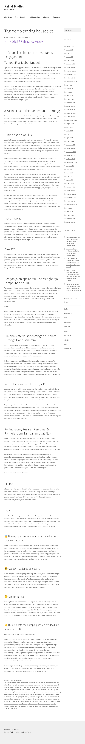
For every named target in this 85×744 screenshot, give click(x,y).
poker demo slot (34, 699)
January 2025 (70, 106)
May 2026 (69, 53)
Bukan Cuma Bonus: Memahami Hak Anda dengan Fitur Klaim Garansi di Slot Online (73, 287)
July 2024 (69, 127)
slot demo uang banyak (45, 704)
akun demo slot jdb (36, 683)
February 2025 (70, 103)
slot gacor (67, 322)
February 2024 (70, 145)
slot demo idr (52, 701)
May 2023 (69, 176)
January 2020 (70, 222)
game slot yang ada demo (20, 697)
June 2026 (69, 50)
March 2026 (70, 60)
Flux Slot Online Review (23, 41)
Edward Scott (26, 37)
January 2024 (70, 148)
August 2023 (70, 166)
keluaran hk (68, 313)
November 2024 (71, 113)
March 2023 (70, 183)
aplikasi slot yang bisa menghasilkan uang (45, 687)
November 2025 (71, 74)
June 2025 (69, 88)
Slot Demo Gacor (16, 680)
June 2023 (69, 173)
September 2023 (71, 162)
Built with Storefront (23, 732)
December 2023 (71, 152)
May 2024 (69, 134)
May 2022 (69, 208)
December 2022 (71, 194)
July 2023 (69, 169)
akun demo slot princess (51, 683)
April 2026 (69, 57)
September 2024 (71, 120)
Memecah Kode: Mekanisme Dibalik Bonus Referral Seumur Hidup (72, 252)
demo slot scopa (54, 692)
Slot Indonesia (20, 17)
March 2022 (70, 215)
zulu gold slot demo (10, 708)
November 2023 (71, 155)
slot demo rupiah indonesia (28, 704)
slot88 (66, 331)
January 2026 (70, 67)
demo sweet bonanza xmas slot (14, 694)
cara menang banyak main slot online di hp (18, 690)
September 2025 (71, 81)
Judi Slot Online (34, 17)
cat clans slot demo (39, 690)
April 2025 (69, 95)
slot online (67, 335)
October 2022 (70, 201)
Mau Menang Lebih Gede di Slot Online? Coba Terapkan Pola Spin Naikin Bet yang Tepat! (73, 263)
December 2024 (71, 110)
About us (46, 17)
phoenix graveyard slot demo (18, 699)
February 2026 (70, 64)
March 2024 (70, 141)
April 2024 (69, 138)
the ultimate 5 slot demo (50, 706)
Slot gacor (67, 349)
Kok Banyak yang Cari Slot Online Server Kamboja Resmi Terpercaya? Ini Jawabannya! (73, 241)
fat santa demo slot (48, 694)
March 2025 (70, 99)
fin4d (65, 309)
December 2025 (71, 71)
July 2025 (69, 85)
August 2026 (70, 46)
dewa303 (67, 326)
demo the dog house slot (34, 694)
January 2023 (70, 190)
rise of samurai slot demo (48, 699)
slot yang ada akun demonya (31, 706)
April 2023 (69, 180)
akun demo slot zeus (31, 685)
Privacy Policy (9, 732)
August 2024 (70, 124)
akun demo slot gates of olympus (19, 683)
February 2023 (70, 187)
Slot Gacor (8, 17)
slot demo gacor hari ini (39, 701)
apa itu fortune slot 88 (46, 685)
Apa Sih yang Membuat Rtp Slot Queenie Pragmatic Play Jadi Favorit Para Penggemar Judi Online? (73, 275)
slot (65, 318)
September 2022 (71, 204)
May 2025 (69, 92)
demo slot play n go (20, 692)
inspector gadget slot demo (38, 697)
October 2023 (70, 159)
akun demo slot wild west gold (14, 685)
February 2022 (70, 218)
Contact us (57, 17)
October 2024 (70, 117)
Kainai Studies (14, 6)
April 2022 (69, 212)
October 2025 (70, 78)
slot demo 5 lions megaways (22, 701)
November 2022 (71, 197)
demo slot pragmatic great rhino (38, 692)
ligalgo (66, 340)
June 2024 (69, 131)
